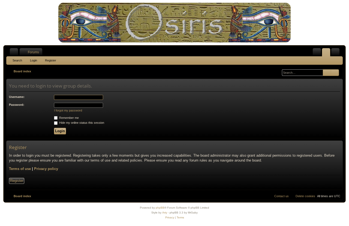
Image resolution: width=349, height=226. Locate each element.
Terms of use (20, 169)
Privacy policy (46, 169)
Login (33, 60)
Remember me (68, 117)
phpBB (160, 207)
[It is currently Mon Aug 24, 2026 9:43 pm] (277, 71)
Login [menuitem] (327, 53)
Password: (16, 104)
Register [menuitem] (336, 53)
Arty (164, 212)
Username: (17, 96)
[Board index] (174, 22)
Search (17, 60)
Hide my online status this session (81, 122)
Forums (33, 52)
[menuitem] (317, 52)
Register (50, 60)
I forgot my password (68, 110)
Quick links (15, 53)
